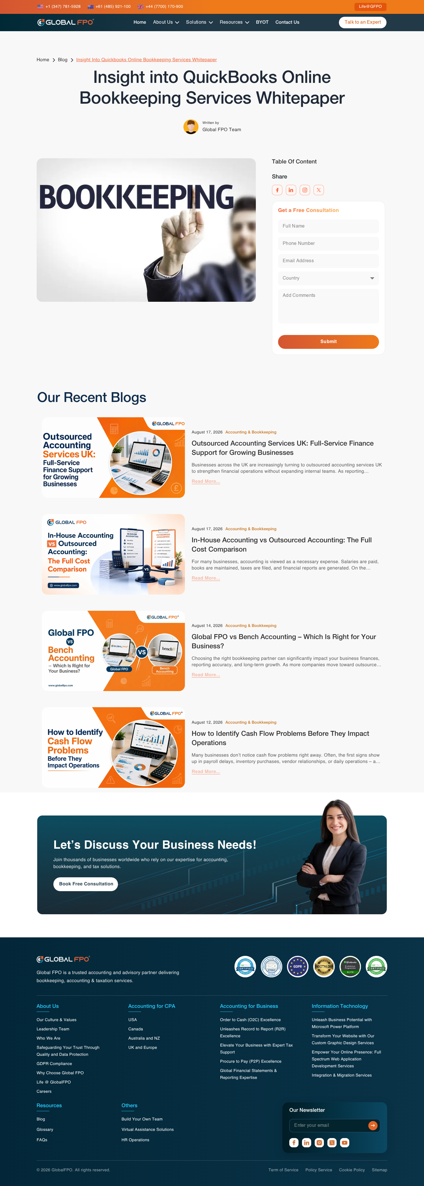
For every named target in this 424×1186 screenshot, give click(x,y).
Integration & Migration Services (342, 1076)
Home (140, 23)
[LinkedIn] (291, 190)
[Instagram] (305, 190)
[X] (319, 190)
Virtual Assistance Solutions (147, 1130)
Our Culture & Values (56, 1020)
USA (132, 1020)
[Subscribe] (373, 1125)
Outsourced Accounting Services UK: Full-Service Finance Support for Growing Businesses (283, 449)
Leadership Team (53, 1029)
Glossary (45, 1130)
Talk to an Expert (363, 22)
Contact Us (287, 23)
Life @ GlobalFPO (54, 1083)
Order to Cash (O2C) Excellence (250, 1020)
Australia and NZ (144, 1039)
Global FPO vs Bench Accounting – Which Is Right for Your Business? (284, 642)
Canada (135, 1029)
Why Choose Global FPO (60, 1073)
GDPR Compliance (54, 1064)
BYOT (262, 23)
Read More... (206, 481)
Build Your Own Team (142, 1120)
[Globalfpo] (65, 22)
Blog (62, 60)
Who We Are (48, 1039)
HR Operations (135, 1140)
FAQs (42, 1140)
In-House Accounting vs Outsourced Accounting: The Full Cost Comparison (282, 545)
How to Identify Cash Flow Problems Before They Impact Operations (280, 739)
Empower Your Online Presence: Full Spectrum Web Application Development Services (346, 1059)
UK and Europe (142, 1048)
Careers (44, 1092)
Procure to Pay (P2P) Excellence (251, 1062)
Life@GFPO (370, 7)
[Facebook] (277, 190)
